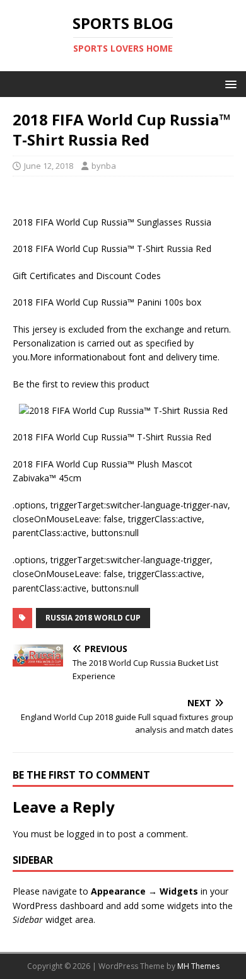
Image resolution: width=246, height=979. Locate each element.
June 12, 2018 (48, 165)
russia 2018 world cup (93, 617)
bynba (103, 165)
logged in (85, 834)
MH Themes (198, 966)
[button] (228, 83)
